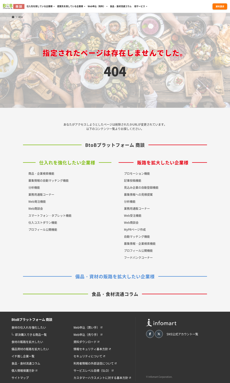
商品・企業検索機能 (41, 173)
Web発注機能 (37, 201)
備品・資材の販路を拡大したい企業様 (115, 276)
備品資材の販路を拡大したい (30, 349)
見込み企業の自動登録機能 (141, 187)
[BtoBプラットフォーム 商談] (13, 17)
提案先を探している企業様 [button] (70, 6)
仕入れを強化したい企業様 (67, 162)
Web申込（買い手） (86, 327)
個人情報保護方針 (23, 370)
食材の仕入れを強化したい (29, 327)
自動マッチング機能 (137, 236)
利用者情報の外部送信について (93, 363)
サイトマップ (20, 377)
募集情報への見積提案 (138, 194)
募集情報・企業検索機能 (140, 243)
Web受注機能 (132, 215)
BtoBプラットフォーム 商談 (115, 145)
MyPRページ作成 (135, 229)
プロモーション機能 (137, 173)
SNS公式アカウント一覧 (182, 334)
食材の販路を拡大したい (27, 342)
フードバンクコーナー (138, 257)
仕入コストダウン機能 (42, 222)
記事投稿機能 (132, 180)
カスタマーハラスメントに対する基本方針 (100, 377)
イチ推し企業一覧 (23, 356)
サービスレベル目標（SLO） (92, 370)
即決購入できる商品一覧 (29, 334)
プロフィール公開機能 (42, 229)
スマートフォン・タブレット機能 (50, 215)
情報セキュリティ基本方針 (90, 349)
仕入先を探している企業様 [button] (39, 6)
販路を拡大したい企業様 (162, 162)
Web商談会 (35, 208)
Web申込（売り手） (86, 334)
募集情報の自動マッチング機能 (48, 180)
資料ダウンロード (84, 342)
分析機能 (34, 187)
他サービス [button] (139, 6)
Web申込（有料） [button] (96, 6)
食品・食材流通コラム (121, 6)
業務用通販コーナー (41, 194)
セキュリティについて (87, 356)
